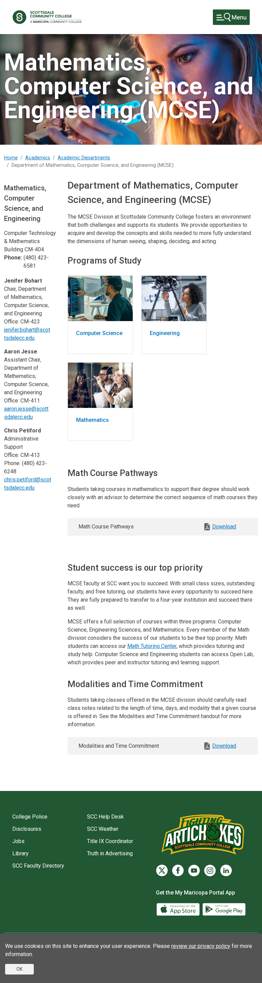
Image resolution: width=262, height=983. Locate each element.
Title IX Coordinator (110, 841)
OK (19, 969)
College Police (29, 816)
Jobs (18, 841)
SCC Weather (102, 829)
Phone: (13, 257)
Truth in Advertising (110, 853)
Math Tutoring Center (151, 646)
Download (224, 526)
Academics (37, 158)
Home (11, 158)
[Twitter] (162, 870)
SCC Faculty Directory (38, 865)
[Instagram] (210, 870)
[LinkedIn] (226, 870)
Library (20, 853)
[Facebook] (178, 870)
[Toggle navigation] (231, 17)
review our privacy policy (200, 946)
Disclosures (26, 829)
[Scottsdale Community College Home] (47, 17)
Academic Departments (84, 158)
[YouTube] (194, 870)
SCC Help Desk (105, 816)
